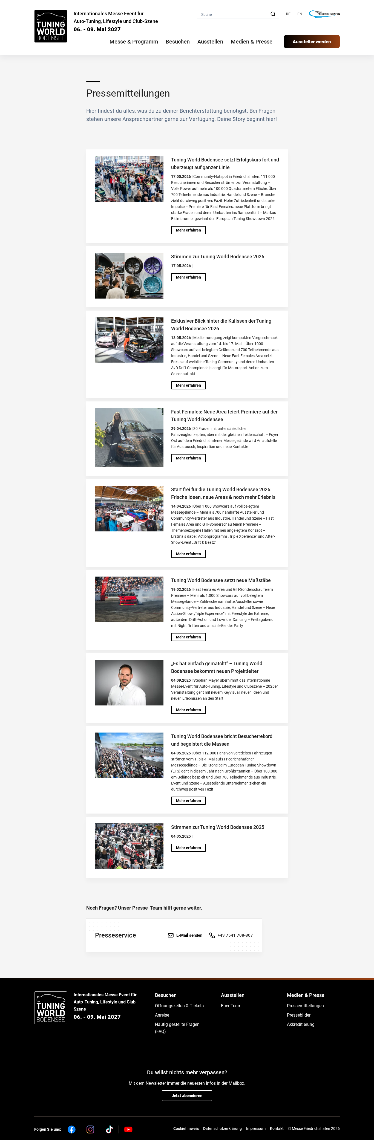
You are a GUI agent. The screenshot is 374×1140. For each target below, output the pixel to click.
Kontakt (277, 1128)
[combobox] (238, 14)
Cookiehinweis (186, 1128)
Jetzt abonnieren (187, 1095)
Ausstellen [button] (210, 41)
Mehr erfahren (188, 230)
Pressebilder (298, 1015)
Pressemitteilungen (305, 1005)
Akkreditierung (301, 1024)
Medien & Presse (251, 41)
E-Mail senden (189, 935)
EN (299, 14)
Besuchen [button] (178, 41)
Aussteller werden (312, 41)
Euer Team (231, 1005)
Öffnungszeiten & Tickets (179, 1005)
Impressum (256, 1128)
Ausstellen (232, 995)
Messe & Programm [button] (134, 41)
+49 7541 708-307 (235, 935)
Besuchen (166, 995)
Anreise (162, 1015)
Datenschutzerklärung (222, 1128)
